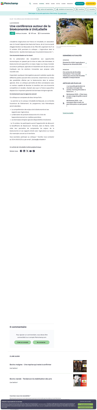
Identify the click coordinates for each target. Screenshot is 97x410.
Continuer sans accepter (85, 401)
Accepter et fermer (85, 404)
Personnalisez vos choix (85, 407)
